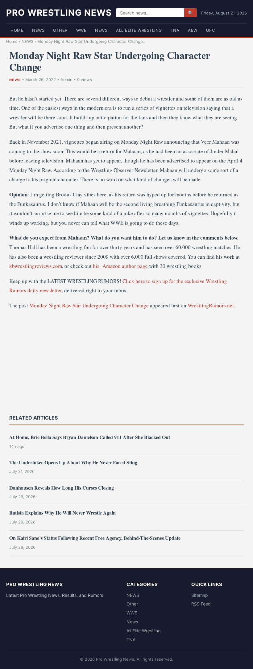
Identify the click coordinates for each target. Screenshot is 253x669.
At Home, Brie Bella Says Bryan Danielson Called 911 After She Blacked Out (89, 437)
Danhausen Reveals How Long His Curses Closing (61, 487)
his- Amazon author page (120, 265)
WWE (81, 30)
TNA (175, 30)
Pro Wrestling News (59, 12)
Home (16, 30)
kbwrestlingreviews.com (35, 265)
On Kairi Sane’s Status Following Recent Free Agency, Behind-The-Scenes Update (94, 537)
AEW (192, 30)
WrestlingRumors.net (211, 305)
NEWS (38, 30)
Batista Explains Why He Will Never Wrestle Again (62, 512)
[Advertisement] (126, 361)
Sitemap (199, 595)
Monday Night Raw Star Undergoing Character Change (89, 305)
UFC (210, 30)
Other (60, 30)
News (101, 30)
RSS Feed (201, 603)
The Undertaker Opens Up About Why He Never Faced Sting (73, 462)
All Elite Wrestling (139, 30)
